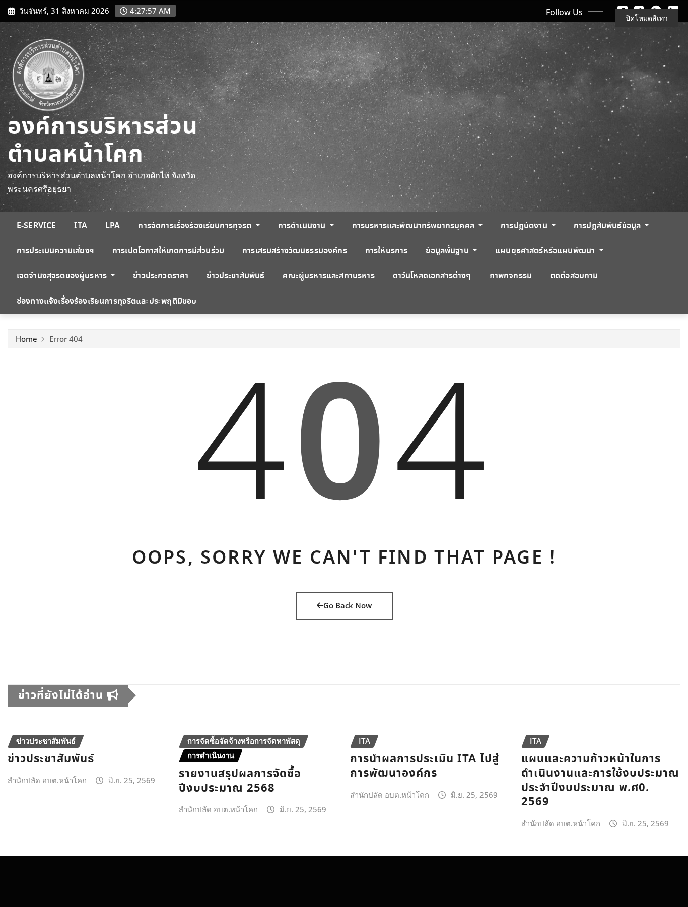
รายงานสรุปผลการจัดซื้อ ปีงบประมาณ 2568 (240, 781)
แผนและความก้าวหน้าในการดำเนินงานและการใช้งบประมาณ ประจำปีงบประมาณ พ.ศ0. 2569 (600, 781)
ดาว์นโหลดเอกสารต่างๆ (432, 276)
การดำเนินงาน (303, 226)
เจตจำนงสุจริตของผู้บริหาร (63, 276)
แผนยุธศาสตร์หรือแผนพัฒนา (546, 251)
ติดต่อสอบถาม (574, 276)
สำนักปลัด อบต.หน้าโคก (47, 780)
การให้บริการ (386, 251)
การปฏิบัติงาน (525, 226)
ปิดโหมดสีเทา (647, 18)
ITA (80, 226)
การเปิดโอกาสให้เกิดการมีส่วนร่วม (168, 251)
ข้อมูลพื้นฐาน (448, 251)
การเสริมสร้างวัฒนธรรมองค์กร (294, 251)
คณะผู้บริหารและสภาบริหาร (328, 276)
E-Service (36, 226)
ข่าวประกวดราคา (160, 276)
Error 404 (66, 339)
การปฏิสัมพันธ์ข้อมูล (608, 226)
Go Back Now (347, 605)
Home (26, 339)
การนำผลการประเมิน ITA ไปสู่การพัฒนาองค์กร (424, 766)
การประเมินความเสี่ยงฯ (55, 251)
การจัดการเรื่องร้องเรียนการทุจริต (195, 226)
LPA (112, 226)
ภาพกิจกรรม (511, 276)
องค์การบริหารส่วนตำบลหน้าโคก (103, 141)
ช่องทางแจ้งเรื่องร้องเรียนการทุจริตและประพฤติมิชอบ (106, 301)
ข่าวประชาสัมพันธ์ (235, 276)
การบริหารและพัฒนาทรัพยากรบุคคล (414, 226)
